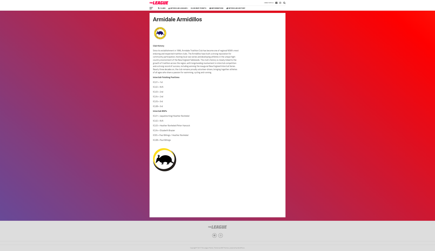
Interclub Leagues (178, 8)
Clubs (163, 8)
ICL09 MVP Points (198, 8)
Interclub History (236, 8)
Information (217, 8)
